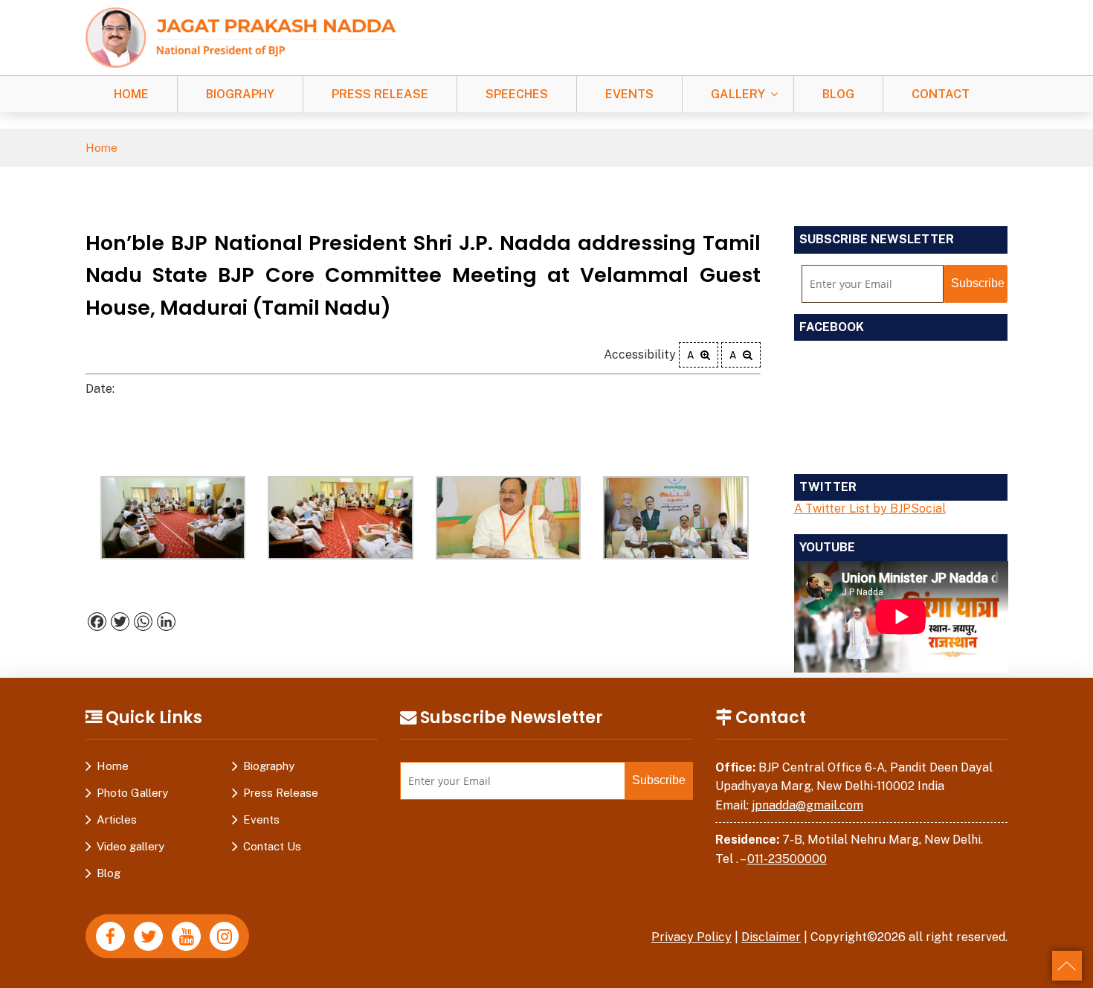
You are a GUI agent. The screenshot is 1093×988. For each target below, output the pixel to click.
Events (629, 94)
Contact (941, 94)
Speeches (517, 94)
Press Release (380, 94)
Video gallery (130, 846)
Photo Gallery (132, 792)
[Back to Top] (1067, 966)
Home (131, 94)
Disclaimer (771, 937)
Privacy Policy (691, 937)
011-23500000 (787, 859)
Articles (117, 819)
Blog (838, 94)
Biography (240, 94)
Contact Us (272, 846)
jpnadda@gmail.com (807, 805)
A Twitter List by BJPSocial (870, 508)
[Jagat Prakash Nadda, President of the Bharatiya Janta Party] (241, 37)
